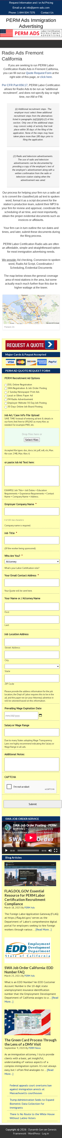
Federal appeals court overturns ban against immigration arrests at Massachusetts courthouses (31, 1089)
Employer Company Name (20, 504)
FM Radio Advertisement (20, 399)
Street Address (12, 647)
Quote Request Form (38, 73)
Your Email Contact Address (21, 575)
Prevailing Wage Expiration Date (23, 708)
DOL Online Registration (20, 384)
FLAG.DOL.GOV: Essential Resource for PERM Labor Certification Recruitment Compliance (24, 897)
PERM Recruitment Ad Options (22, 378)
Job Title (10, 533)
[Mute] (50, 850)
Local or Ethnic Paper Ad (20, 395)
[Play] (6, 850)
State (7, 671)
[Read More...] (43, 929)
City (7, 660)
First (7, 612)
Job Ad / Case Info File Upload (21, 415)
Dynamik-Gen (35, 1129)
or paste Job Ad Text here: (19, 462)
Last (7, 625)
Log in (45, 1133)
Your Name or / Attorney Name (22, 598)
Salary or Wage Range (16, 725)
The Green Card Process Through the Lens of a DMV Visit (30, 1042)
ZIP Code (9, 683)
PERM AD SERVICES (17, 44)
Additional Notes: (14, 754)
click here (46, 77)
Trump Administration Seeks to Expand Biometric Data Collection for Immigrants (32, 1103)
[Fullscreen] (55, 850)
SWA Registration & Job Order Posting (27, 388)
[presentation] (30, 787)
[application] (31, 837)
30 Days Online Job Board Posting (25, 406)
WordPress (34, 1133)
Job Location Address (16, 634)
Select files (31, 439)
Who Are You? (13, 555)
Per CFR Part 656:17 (15, 85)
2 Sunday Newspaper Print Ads (23, 391)
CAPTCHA (10, 777)
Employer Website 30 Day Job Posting (27, 402)
